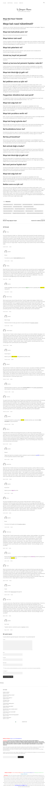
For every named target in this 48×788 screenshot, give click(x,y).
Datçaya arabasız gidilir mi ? (7, 697)
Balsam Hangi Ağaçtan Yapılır (10, 220)
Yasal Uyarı (16, 2)
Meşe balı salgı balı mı (29, 211)
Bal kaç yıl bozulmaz (17, 204)
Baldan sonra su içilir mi (8, 206)
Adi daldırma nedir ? (6, 700)
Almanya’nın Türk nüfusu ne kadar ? (9, 695)
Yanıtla (10, 246)
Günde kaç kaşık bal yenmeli (28, 206)
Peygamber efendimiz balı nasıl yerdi (19, 213)
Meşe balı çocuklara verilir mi (8, 208)
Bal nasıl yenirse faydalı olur (27, 204)
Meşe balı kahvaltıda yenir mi (31, 208)
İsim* (4, 652)
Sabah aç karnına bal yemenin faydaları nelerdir (35, 213)
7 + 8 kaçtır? (5, 671)
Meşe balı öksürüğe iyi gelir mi (19, 211)
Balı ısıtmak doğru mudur (17, 206)
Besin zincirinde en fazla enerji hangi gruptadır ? (11, 714)
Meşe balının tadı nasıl (7, 213)
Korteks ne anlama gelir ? (7, 717)
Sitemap (2, 682)
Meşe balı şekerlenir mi (39, 211)
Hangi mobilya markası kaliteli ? (8, 706)
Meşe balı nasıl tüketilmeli (8, 211)
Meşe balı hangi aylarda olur (20, 208)
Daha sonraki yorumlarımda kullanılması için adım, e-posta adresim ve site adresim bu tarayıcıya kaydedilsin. (22, 668)
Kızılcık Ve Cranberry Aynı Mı (38, 220)
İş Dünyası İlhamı (24, 9)
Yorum (4, 639)
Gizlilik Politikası (10, 2)
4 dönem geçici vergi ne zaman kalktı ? (9, 711)
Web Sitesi (4, 662)
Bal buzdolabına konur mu (8, 204)
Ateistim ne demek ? (6, 692)
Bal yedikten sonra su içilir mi (39, 204)
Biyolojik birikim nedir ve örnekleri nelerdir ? (10, 709)
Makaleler (8, 201)
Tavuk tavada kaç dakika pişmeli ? (8, 703)
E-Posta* (4, 657)
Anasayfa (4, 2)
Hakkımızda (21, 2)
